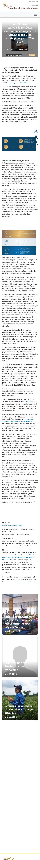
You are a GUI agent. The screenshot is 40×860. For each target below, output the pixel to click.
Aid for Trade (7, 525)
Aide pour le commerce (14, 55)
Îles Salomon (30, 402)
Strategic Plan (17, 525)
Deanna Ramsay (15, 49)
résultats (8, 161)
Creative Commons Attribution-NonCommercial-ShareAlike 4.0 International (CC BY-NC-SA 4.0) (19, 557)
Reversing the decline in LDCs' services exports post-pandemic (20, 709)
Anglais (31, 55)
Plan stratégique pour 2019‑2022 (16, 83)
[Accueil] (7, 5)
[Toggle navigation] (35, 15)
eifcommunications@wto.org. (25, 582)
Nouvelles (30, 49)
